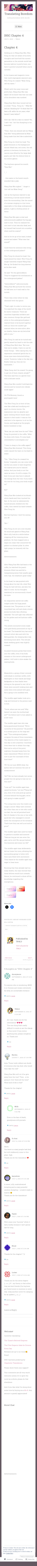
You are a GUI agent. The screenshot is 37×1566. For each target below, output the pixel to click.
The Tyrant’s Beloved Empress (15, 1340)
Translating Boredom (18, 14)
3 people (13, 996)
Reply (6, 1001)
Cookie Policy (9, 1553)
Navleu (14, 1055)
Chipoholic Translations (13, 1363)
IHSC (6, 929)
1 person (16, 1125)
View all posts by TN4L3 (22, 947)
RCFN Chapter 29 (28, 959)
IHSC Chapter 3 (8, 959)
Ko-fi (26, 1390)
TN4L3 (17, 39)
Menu (19, 26)
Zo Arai (14, 1138)
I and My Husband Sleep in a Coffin (16, 925)
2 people (13, 1093)
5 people (13, 1233)
